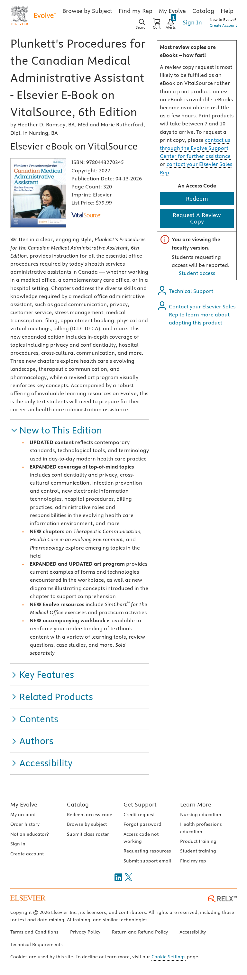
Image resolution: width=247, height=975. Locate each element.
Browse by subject (87, 824)
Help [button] (227, 10)
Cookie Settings (168, 957)
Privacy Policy (85, 932)
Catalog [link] (203, 10)
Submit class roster (88, 834)
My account (23, 814)
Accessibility (192, 932)
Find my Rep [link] (135, 10)
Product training (198, 841)
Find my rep (193, 861)
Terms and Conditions (34, 932)
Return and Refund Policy (140, 932)
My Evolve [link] (172, 10)
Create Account (223, 25)
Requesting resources (147, 851)
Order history (25, 824)
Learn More (195, 804)
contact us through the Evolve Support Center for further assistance (195, 148)
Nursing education (200, 814)
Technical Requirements (36, 944)
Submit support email (147, 861)
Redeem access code (89, 814)
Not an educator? (29, 834)
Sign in (17, 844)
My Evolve (23, 804)
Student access (197, 273)
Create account (27, 854)
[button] (56, 430)
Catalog (78, 804)
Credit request (139, 814)
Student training (198, 851)
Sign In (192, 22)
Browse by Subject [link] (87, 10)
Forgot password (142, 824)
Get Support (140, 804)
